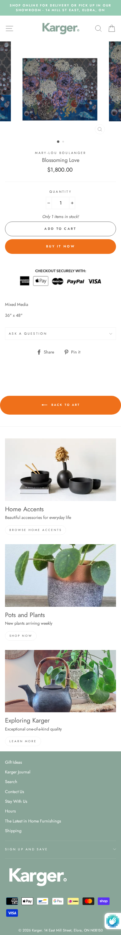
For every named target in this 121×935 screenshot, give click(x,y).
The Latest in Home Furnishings (33, 821)
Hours (10, 811)
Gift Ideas (13, 762)
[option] (60, 8)
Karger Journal (17, 772)
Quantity (60, 191)
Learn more (23, 741)
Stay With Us (16, 801)
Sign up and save (26, 849)
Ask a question (28, 333)
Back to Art (65, 405)
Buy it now (60, 246)
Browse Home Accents (35, 530)
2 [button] (63, 142)
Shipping (13, 831)
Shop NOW (20, 636)
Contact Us (14, 792)
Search (11, 782)
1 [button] (58, 141)
